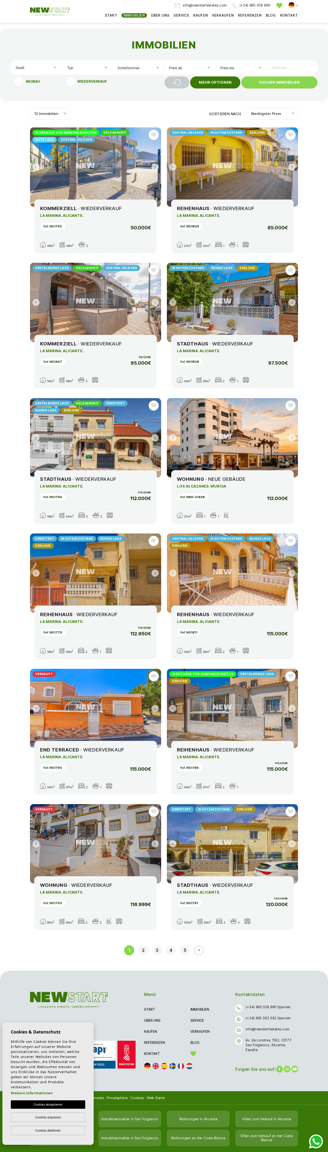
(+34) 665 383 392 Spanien (268, 1018)
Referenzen (250, 15)
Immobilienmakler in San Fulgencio (129, 1119)
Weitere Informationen (32, 1093)
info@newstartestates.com (204, 5)
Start (111, 15)
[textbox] (37, 67)
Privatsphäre (117, 1098)
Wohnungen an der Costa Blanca (198, 1138)
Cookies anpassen (48, 1117)
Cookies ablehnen (48, 1130)
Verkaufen (223, 15)
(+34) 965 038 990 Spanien (268, 1007)
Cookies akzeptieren (48, 1104)
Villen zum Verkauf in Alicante (266, 1119)
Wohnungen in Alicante (198, 1119)
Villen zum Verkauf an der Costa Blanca (266, 1138)
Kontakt (289, 15)
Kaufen (200, 15)
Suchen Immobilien (279, 82)
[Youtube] (295, 1069)
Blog (271, 15)
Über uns (160, 15)
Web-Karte (156, 1098)
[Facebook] (279, 1069)
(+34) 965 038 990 (254, 5)
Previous (35, 167)
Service (181, 15)
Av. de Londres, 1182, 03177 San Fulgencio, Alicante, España (269, 1045)
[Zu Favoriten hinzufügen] (154, 135)
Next (156, 167)
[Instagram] (287, 1069)
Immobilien (134, 15)
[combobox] (36, 67)
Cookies (137, 1098)
